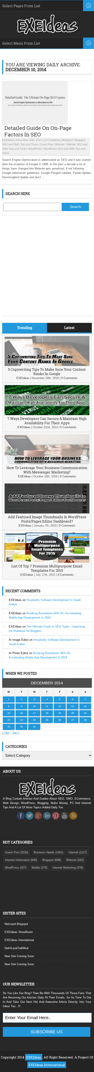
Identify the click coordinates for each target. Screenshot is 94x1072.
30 (21, 726)
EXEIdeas (8, 140)
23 (21, 720)
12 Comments (52, 140)
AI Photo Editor (18, 653)
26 (59, 720)
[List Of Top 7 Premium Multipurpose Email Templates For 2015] (47, 561)
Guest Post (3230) (16, 852)
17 (34, 713)
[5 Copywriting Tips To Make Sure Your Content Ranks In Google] (47, 365)
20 (72, 713)
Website (59, 144)
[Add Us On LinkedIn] (47, 820)
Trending (24, 327)
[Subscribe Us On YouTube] (64, 820)
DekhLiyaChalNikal (16, 948)
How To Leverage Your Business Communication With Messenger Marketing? (47, 469)
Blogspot (67, 140)
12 (59, 706)
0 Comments (69, 378)
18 (47, 713)
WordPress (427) (15, 867)
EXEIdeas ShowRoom (19, 932)
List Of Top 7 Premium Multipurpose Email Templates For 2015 (46, 568)
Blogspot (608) (51, 860)
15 (8, 713)
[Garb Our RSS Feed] (73, 820)
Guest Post (46, 144)
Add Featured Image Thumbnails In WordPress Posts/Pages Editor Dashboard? (47, 519)
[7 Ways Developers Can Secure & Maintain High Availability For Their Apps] (47, 414)
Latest (69, 327)
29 (8, 726)
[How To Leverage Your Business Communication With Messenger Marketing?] (47, 463)
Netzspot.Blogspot (16, 924)
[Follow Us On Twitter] (29, 820)
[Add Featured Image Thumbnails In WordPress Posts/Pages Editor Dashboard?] (47, 512)
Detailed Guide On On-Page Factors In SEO (37, 131)
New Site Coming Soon (19, 956)
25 (47, 720)
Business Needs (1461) (48, 852)
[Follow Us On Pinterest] (55, 820)
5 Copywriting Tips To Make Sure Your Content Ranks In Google (47, 371)
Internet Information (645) (21, 860)
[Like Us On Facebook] (20, 820)
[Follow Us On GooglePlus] (38, 820)
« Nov (6, 732)
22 (8, 720)
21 (85, 713)
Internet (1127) (78, 852)
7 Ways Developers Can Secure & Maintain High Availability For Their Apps (47, 420)
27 (72, 720)
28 (85, 720)
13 (72, 706)
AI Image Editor (19, 639)
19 (59, 713)
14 (85, 706)
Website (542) (75, 860)
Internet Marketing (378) (68, 867)
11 (47, 706)
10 (34, 706)
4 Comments (65, 574)
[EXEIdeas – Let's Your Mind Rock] (47, 33)
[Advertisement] (47, 269)
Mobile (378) (39, 867)
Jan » (15, 732)
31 (34, 726)
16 (21, 713)
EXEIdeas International (19, 940)
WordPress (35, 148)
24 (34, 720)
